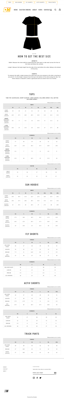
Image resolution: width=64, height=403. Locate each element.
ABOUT (34, 10)
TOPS (9, 2)
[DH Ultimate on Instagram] (34, 378)
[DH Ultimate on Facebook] (37, 378)
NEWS (40, 10)
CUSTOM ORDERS (25, 10)
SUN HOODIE (18, 2)
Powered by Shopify (32, 397)
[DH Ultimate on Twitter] (40, 378)
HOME (16, 10)
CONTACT (47, 10)
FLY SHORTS (29, 2)
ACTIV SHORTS (40, 2)
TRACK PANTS (52, 2)
